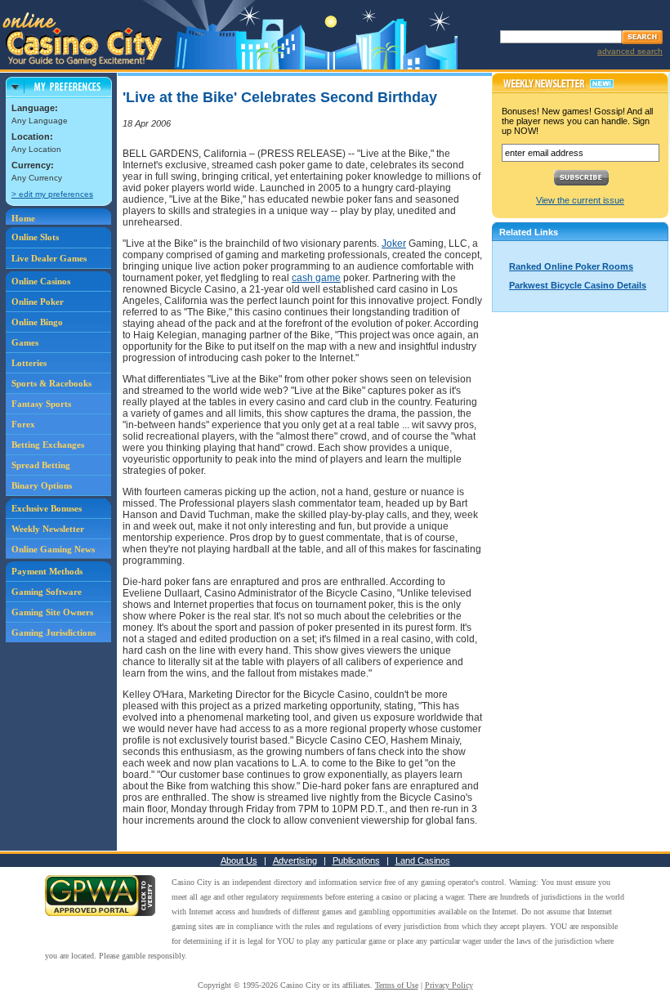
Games (24, 342)
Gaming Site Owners (52, 612)
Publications (356, 860)
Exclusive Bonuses (46, 508)
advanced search (630, 51)
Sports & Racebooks (51, 383)
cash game (316, 278)
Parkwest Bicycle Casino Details (577, 285)
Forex (23, 424)
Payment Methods (47, 571)
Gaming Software (46, 592)
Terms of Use (396, 985)
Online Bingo (37, 322)
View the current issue (580, 200)
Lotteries (29, 363)
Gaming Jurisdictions (53, 632)
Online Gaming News (53, 549)
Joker (394, 243)
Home (23, 218)
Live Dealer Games (49, 258)
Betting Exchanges (47, 444)
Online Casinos (40, 281)
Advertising (295, 860)
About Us (239, 860)
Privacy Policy (449, 985)
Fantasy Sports (41, 404)
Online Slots (35, 237)
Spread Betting (40, 465)
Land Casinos (422, 860)
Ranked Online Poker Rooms (571, 266)
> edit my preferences (52, 194)
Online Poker (37, 301)
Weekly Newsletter (47, 529)
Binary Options (41, 485)
